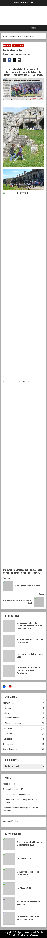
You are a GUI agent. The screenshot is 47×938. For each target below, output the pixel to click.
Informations (8, 703)
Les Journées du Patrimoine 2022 (9, 656)
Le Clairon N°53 (9, 888)
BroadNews (22, 935)
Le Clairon (7, 708)
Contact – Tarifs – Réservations (16, 794)
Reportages (7, 46)
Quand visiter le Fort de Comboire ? (9, 874)
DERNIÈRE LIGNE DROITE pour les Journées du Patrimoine (9, 671)
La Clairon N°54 (9, 859)
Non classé (7, 733)
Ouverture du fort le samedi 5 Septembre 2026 (9, 844)
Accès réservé (9, 784)
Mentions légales (10, 821)
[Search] (41, 27)
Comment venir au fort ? (13, 789)
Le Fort (6, 713)
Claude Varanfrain (11, 54)
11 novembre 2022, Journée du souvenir (9, 641)
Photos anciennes (13, 723)
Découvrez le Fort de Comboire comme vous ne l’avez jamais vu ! (9, 626)
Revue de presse (18, 46)
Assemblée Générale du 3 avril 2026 (9, 903)
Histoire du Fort (12, 718)
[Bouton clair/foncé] (33, 28)
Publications (8, 739)
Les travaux (8, 728)
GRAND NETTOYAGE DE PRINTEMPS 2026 (9, 918)
